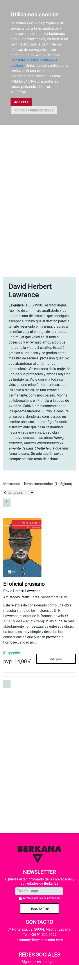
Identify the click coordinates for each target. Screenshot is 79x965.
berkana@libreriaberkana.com (39, 940)
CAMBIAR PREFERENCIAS (34, 110)
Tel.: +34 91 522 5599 (39, 935)
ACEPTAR (21, 102)
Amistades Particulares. (21, 597)
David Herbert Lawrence (21, 591)
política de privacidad (47, 898)
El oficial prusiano (24, 584)
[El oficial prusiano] (22, 549)
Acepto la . (41, 898)
